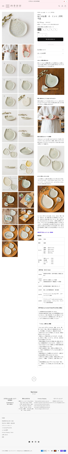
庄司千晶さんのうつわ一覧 (45, 232)
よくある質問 (5, 430)
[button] (3, 5)
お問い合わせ (5, 434)
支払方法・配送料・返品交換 (8, 423)
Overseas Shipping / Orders (7, 432)
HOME (39, 12)
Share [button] (40, 57)
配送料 (42, 24)
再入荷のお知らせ (50, 39)
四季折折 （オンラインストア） (10, 450)
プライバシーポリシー (7, 425)
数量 (38, 32)
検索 (3, 437)
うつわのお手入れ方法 (7, 427)
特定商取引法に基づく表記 (8, 420)
